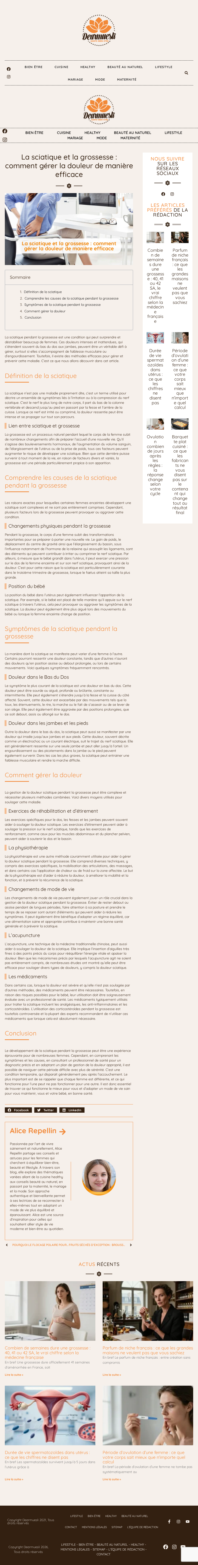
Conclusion (33, 317)
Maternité (126, 79)
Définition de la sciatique (43, 292)
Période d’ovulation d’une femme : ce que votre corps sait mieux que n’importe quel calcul (179, 379)
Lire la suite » (14, 1374)
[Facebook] (9, 69)
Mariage (75, 79)
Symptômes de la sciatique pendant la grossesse (62, 304)
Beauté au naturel (125, 67)
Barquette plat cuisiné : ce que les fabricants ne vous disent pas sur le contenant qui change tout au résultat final (180, 474)
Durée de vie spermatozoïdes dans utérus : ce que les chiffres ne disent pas (155, 376)
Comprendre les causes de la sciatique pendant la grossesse (72, 298)
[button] (186, 73)
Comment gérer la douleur (44, 311)
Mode (100, 79)
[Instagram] (9, 77)
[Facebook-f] (169, 1521)
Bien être (33, 67)
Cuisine (61, 67)
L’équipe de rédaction (142, 1527)
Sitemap (117, 1527)
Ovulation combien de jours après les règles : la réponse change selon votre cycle (155, 465)
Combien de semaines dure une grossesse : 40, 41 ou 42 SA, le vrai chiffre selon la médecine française (155, 285)
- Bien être (85, 1544)
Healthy (87, 67)
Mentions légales (94, 1527)
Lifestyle (163, 67)
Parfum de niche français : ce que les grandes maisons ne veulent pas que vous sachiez (180, 276)
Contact (71, 1527)
